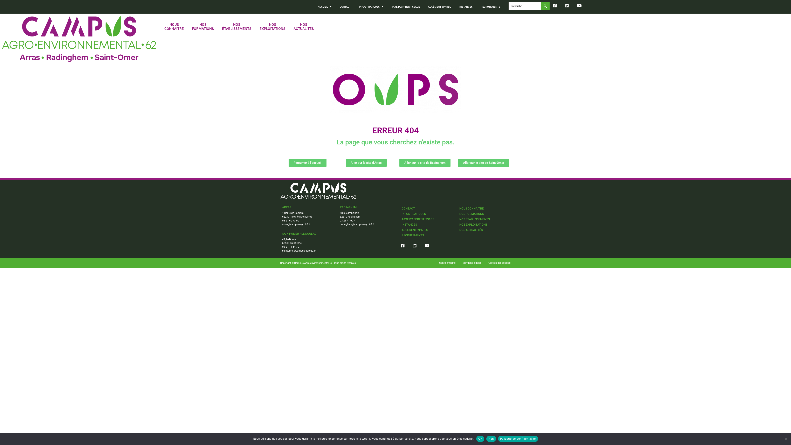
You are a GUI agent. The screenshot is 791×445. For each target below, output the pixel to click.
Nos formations (471, 213)
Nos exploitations (473, 224)
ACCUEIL (323, 6)
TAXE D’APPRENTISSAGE (406, 6)
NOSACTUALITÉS (304, 26)
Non (491, 438)
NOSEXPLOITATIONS (272, 26)
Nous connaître (471, 208)
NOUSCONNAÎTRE (174, 26)
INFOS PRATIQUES (369, 6)
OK (480, 438)
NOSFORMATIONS (203, 26)
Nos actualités (471, 230)
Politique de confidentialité (518, 438)
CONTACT (345, 6)
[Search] (545, 6)
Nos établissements (474, 219)
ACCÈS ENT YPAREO (439, 6)
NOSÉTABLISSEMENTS (236, 26)
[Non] (786, 439)
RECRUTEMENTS (490, 6)
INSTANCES (466, 6)
